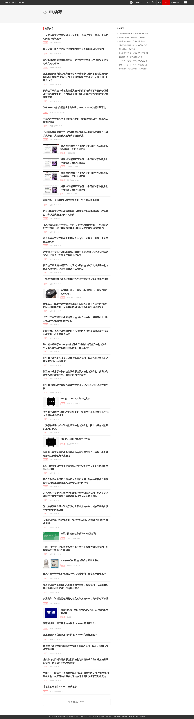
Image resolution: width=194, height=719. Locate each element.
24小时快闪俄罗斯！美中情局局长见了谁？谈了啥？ (135, 61)
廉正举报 (135, 717)
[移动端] (132, 2)
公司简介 (82, 717)
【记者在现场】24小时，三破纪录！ (61, 686)
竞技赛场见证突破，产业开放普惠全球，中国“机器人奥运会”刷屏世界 (135, 41)
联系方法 (88, 717)
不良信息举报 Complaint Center (122, 717)
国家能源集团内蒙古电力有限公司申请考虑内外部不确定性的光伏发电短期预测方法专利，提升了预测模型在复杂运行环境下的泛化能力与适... (75, 77)
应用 (13, 2)
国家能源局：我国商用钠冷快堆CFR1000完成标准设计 (70, 623)
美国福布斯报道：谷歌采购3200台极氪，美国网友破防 (135, 37)
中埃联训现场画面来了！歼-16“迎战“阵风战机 (134, 45)
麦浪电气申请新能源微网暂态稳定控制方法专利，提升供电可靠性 (75, 598)
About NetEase (73, 717)
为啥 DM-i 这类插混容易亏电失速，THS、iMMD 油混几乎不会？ (75, 107)
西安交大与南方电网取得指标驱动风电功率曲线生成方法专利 (73, 49)
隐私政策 (108, 717)
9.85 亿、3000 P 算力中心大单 (75, 398)
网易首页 (7, 2)
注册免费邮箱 (175, 2)
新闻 (45, 691)
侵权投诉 (142, 717)
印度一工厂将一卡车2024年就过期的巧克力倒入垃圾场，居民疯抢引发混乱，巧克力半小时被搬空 (135, 65)
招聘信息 (95, 717)
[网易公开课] (139, 2)
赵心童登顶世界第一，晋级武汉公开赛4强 (133, 53)
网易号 (45, 42)
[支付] (154, 2)
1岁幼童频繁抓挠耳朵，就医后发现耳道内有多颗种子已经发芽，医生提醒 (135, 33)
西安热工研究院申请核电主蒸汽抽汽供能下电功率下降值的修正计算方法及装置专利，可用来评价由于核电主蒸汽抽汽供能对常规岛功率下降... (75, 93)
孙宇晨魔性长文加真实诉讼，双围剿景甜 (133, 69)
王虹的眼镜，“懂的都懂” (127, 49)
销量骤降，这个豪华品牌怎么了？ (130, 57)
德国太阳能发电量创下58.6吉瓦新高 (78, 533)
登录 (166, 2)
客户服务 (102, 717)
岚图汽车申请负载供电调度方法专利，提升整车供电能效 (71, 200)
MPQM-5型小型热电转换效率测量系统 (80, 560)
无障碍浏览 (21, 2)
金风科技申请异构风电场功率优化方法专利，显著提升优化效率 (74, 573)
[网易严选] (147, 2)
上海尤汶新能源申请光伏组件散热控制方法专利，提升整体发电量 (75, 279)
